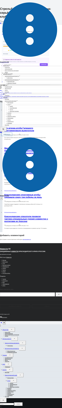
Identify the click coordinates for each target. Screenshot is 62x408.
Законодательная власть (12, 343)
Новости (4, 249)
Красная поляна (14, 111)
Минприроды (10, 81)
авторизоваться (27, 239)
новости (14, 251)
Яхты (6, 90)
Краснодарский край (11, 375)
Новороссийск (11, 116)
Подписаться (6, 134)
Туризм (4, 279)
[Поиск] (59, 294)
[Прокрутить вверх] (1, 323)
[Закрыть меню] (0, 325)
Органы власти (6, 339)
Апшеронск (10, 121)
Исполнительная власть (10, 212)
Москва (7, 99)
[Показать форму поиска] (3, 129)
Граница (7, 95)
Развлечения (8, 86)
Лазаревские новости (15, 306)
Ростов (7, 125)
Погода (7, 91)
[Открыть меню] (1, 198)
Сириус (9, 113)
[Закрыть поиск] (3, 400)
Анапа (9, 119)
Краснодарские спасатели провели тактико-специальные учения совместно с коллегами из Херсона (26, 218)
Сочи (3, 263)
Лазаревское (13, 108)
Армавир (9, 123)
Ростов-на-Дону (6, 273)
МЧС (3, 282)
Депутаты (10, 77)
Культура (7, 67)
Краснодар (10, 102)
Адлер (11, 106)
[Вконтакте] (1, 132)
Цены (6, 72)
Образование (8, 69)
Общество (5, 330)
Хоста (11, 109)
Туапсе (9, 114)
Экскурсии (8, 88)
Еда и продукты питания (12, 70)
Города (4, 370)
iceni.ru (47, 306)
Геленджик (10, 118)
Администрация (11, 83)
